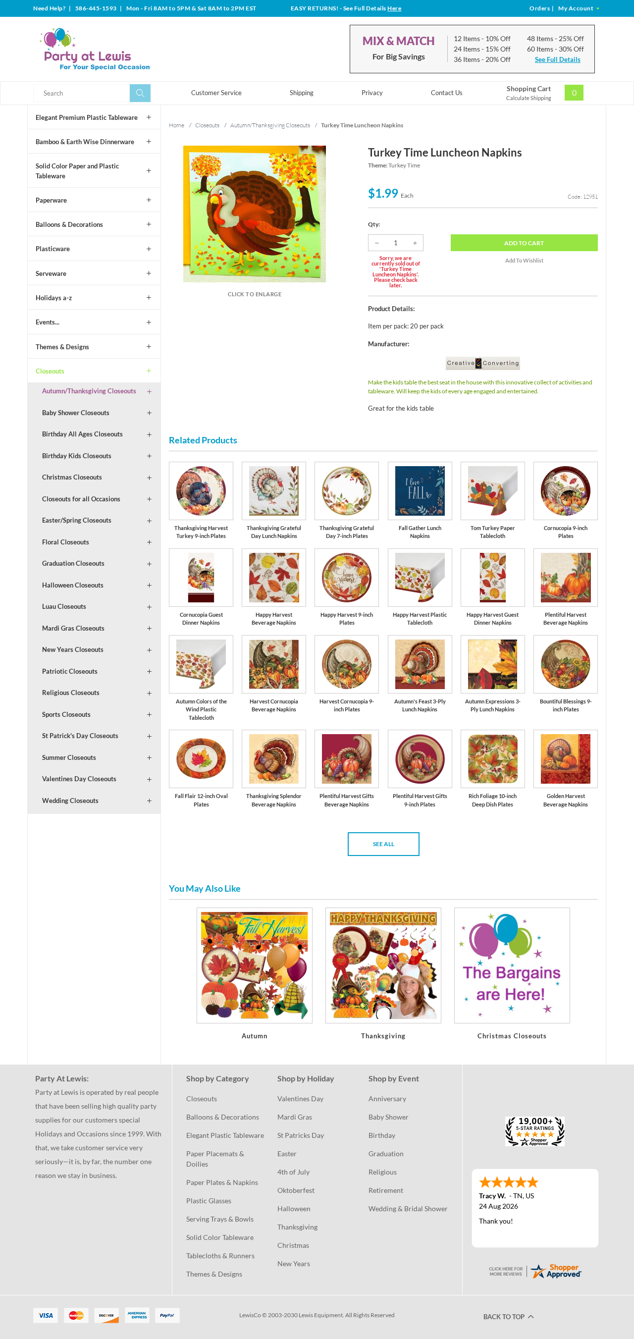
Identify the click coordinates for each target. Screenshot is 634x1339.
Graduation (386, 1153)
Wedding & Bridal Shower (408, 1208)
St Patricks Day (300, 1135)
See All (383, 844)
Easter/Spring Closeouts (76, 520)
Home (176, 125)
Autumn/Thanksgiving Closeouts (89, 391)
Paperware (51, 200)
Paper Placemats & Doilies (216, 1158)
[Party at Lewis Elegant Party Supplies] (118, 49)
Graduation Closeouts (73, 563)
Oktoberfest (296, 1190)
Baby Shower (389, 1117)
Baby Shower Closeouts (75, 413)
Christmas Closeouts (72, 477)
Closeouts (50, 371)
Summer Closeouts (69, 757)
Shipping (302, 93)
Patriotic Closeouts (70, 671)
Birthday (382, 1135)
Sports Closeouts (66, 714)
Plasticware (53, 249)
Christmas (293, 1245)
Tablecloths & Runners (220, 1255)
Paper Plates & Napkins (222, 1182)
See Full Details (558, 59)
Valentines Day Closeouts (79, 779)
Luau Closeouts (64, 606)
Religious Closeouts (71, 692)
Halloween (294, 1208)
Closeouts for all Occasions (81, 499)
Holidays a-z (54, 298)
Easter (287, 1153)
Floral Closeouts (65, 542)
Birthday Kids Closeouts (76, 456)
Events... (47, 322)
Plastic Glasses (208, 1200)
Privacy (372, 93)
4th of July (293, 1172)
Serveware (51, 273)
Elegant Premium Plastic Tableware (87, 117)
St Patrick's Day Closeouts (80, 736)
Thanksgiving (297, 1227)
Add (524, 243)
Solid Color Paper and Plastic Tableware (77, 171)
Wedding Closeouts (70, 800)
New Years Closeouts (73, 649)
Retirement (386, 1190)
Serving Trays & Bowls (220, 1219)
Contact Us (447, 93)
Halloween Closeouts (73, 585)
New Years (293, 1263)
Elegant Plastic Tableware (225, 1135)
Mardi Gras (294, 1117)
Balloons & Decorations (69, 224)
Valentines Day (300, 1098)
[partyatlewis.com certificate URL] (534, 1270)
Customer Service (216, 93)
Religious (383, 1172)
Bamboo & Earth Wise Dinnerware (85, 142)
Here (394, 8)
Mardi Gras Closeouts (73, 628)
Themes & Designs (62, 347)
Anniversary (387, 1098)
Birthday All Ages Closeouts (82, 434)
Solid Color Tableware (220, 1237)
